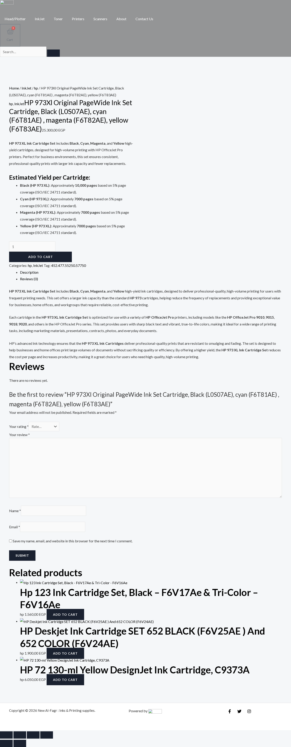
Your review (19, 434)
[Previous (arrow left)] (6, 743)
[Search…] (23, 52)
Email (14, 527)
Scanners (100, 19)
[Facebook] (230, 711)
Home (14, 88)
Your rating (19, 426)
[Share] (33, 735)
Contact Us (144, 19)
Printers (78, 19)
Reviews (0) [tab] (29, 279)
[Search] (53, 53)
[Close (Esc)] (46, 735)
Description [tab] (29, 272)
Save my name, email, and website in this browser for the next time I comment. (73, 541)
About (121, 19)
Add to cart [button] (65, 614)
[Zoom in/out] (6, 735)
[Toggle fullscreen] (19, 735)
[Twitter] (239, 711)
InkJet (40, 19)
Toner (58, 19)
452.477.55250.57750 (68, 265)
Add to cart (40, 257)
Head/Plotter (15, 19)
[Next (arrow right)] (19, 743)
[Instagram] (249, 711)
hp (36, 88)
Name (15, 511)
